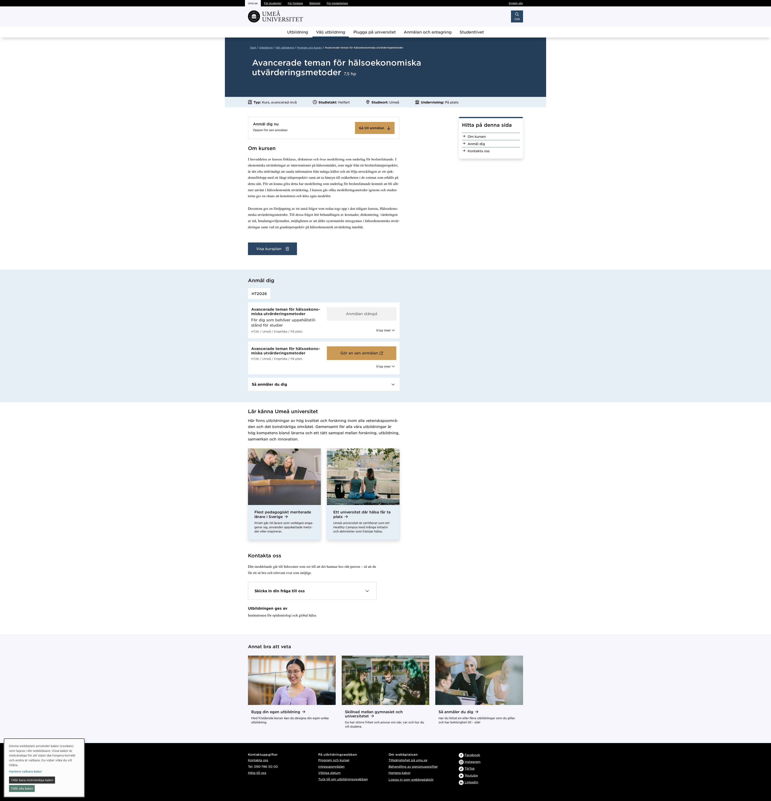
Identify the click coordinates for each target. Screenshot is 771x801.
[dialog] (44, 768)
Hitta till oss (257, 773)
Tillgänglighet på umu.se (408, 760)
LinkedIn (471, 782)
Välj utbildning (330, 32)
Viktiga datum (329, 773)
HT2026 (259, 293)
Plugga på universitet (374, 32)
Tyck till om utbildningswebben (343, 779)
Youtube (471, 775)
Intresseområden (331, 766)
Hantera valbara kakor (25, 771)
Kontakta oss (258, 760)
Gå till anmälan (372, 128)
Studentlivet (472, 32)
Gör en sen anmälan (359, 353)
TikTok (470, 768)
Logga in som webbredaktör (411, 779)
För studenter (272, 3)
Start (253, 47)
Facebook (472, 755)
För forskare (295, 3)
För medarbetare (337, 3)
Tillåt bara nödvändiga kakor (32, 780)
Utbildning (297, 32)
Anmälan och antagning (428, 32)
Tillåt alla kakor (22, 788)
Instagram (472, 761)
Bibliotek (314, 3)
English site (516, 3)
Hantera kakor (399, 773)
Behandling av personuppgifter (413, 766)
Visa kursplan (269, 248)
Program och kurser (309, 47)
